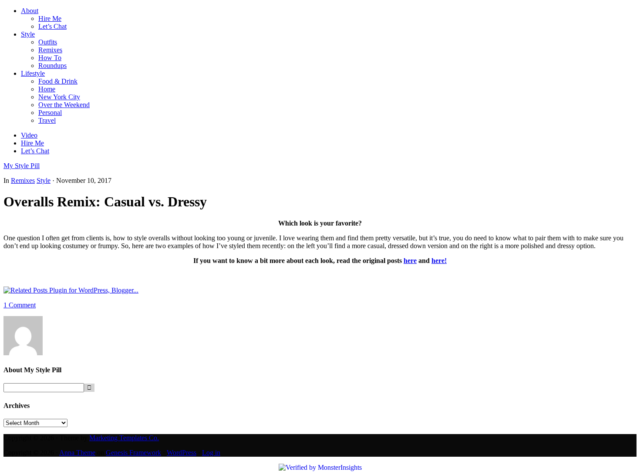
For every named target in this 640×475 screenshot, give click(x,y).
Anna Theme (77, 452)
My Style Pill (21, 165)
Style (44, 180)
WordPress (181, 452)
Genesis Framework (133, 452)
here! (439, 260)
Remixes (23, 180)
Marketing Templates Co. (124, 437)
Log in (211, 452)
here (410, 260)
